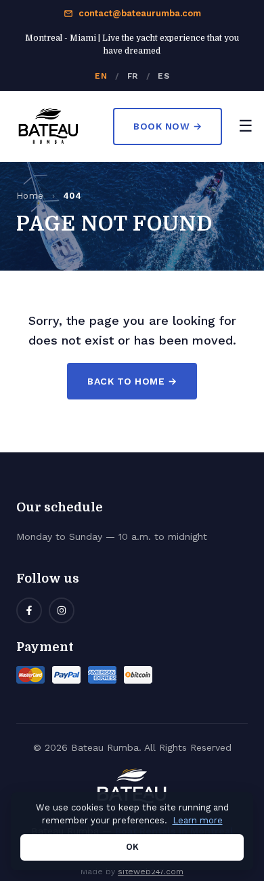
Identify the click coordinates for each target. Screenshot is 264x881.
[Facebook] (29, 610)
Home (29, 196)
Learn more (198, 820)
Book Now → (167, 126)
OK (132, 847)
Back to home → (132, 381)
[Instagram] (61, 610)
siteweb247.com (150, 871)
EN (101, 76)
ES (163, 76)
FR (132, 76)
